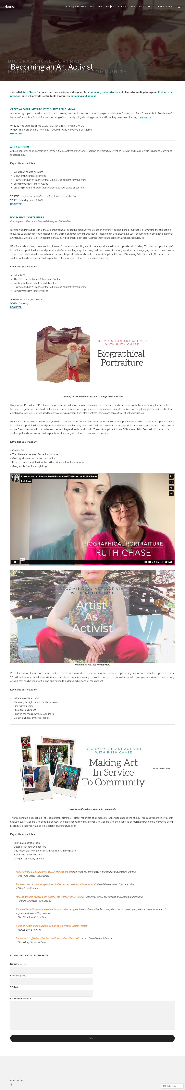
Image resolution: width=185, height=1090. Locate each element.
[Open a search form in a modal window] (177, 7)
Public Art (95, 6)
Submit (92, 1038)
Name (18, 964)
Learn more (145, 117)
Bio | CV (110, 6)
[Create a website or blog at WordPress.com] (16, 1084)
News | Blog (137, 6)
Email (18, 975)
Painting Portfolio (74, 6)
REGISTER (16, 133)
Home (9, 6)
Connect (122, 6)
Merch (151, 6)
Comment (20, 998)
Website (15, 987)
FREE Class (164, 6)
